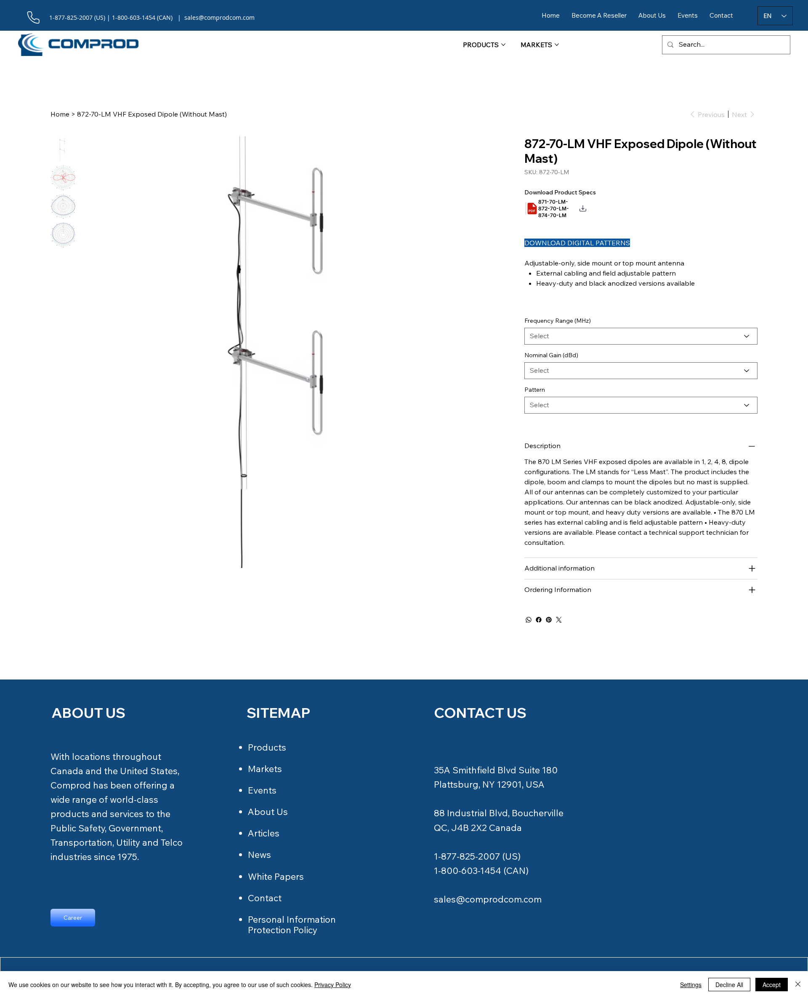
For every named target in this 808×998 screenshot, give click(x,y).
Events (262, 790)
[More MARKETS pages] (557, 44)
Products (267, 747)
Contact (265, 897)
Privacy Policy (332, 984)
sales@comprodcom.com (488, 899)
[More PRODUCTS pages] (503, 44)
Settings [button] (691, 984)
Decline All (729, 984)
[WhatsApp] (528, 620)
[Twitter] (559, 620)
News (259, 854)
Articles (263, 833)
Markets (265, 768)
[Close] (798, 984)
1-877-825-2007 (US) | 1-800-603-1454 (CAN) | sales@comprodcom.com (152, 17)
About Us (268, 811)
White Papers (276, 876)
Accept (772, 984)
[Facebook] (538, 620)
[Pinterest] (549, 620)
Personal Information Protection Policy (292, 925)
